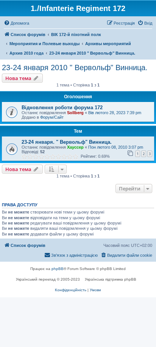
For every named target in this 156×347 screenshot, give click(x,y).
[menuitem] (16, 23)
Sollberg (75, 112)
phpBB (57, 269)
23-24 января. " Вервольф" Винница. (67, 142)
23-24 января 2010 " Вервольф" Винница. (75, 67)
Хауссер (75, 147)
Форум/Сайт (52, 117)
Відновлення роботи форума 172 (62, 107)
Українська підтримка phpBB (110, 279)
